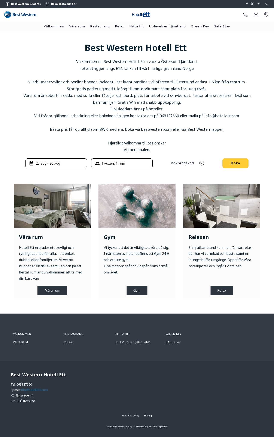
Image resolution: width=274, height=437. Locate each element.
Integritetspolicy (130, 415)
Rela (220, 290)
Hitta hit (136, 26)
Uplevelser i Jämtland (167, 26)
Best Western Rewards (26, 4)
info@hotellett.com (34, 390)
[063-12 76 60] (245, 14)
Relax (119, 26)
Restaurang (100, 26)
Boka (235, 163)
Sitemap (148, 415)
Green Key (200, 26)
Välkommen (54, 26)
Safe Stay (222, 26)
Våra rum (77, 26)
